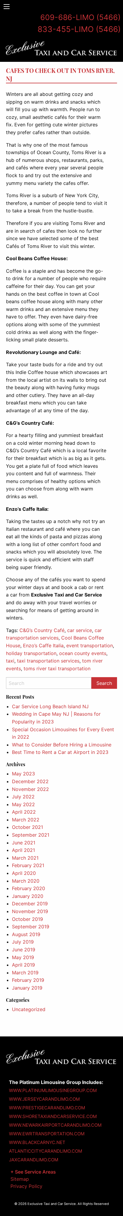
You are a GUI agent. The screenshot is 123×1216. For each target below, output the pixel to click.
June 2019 (23, 950)
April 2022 (24, 812)
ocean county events (82, 653)
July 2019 (23, 942)
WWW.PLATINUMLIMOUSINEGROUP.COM (53, 1090)
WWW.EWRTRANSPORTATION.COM (46, 1134)
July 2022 (23, 797)
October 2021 (27, 827)
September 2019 (30, 927)
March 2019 (25, 973)
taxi (10, 661)
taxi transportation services (48, 661)
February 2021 (28, 865)
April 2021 (23, 850)
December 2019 (30, 904)
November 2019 (30, 911)
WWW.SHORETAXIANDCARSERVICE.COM (53, 1116)
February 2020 (28, 888)
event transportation (89, 645)
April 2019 (23, 965)
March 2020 (25, 881)
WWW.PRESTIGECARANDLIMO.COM (47, 1108)
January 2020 (27, 896)
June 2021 (23, 843)
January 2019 (27, 988)
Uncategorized (28, 1009)
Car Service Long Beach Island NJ (50, 706)
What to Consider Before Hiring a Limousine (61, 745)
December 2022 (30, 781)
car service (79, 630)
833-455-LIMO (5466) (79, 29)
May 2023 (23, 774)
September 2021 (30, 835)
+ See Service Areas (33, 1172)
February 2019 (28, 980)
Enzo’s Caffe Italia (43, 645)
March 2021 (25, 858)
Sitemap (19, 1179)
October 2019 (27, 919)
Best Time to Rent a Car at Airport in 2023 (60, 752)
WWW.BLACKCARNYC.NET (37, 1142)
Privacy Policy (26, 1186)
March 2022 (25, 820)
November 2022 (30, 789)
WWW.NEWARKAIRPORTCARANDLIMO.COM (55, 1125)
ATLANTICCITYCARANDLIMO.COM (45, 1151)
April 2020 (24, 873)
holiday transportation (31, 653)
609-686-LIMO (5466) (80, 17)
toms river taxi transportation (57, 668)
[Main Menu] (7, 6)
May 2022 (23, 804)
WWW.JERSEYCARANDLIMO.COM (44, 1099)
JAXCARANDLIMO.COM (33, 1160)
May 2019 (23, 957)
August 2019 (26, 934)
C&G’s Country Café (41, 630)
